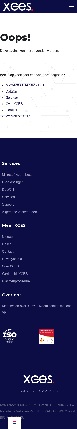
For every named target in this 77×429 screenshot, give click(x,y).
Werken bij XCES (18, 116)
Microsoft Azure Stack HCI (25, 85)
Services (12, 97)
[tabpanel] (20, 336)
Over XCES (14, 104)
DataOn (11, 91)
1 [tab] (39, 353)
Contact (11, 110)
